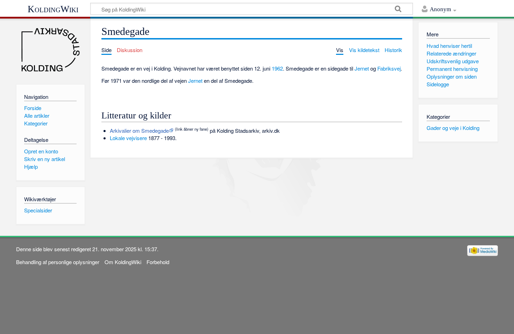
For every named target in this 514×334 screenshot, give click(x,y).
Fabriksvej (389, 68)
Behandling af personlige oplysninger (57, 262)
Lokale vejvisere (128, 137)
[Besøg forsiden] (50, 50)
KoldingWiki (53, 9)
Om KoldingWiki (123, 262)
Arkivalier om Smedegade (139, 130)
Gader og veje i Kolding (453, 127)
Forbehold (158, 262)
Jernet (362, 68)
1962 (277, 68)
